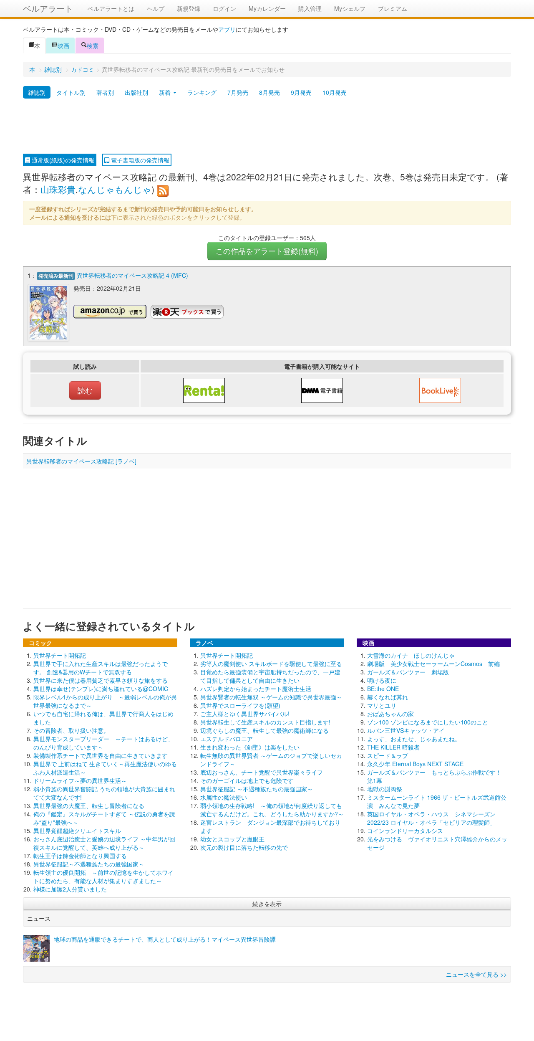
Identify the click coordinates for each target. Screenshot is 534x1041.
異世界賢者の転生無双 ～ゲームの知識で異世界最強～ (271, 697)
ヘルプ (155, 8)
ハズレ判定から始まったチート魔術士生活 (255, 688)
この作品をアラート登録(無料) (267, 251)
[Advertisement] (267, 126)
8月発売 (269, 92)
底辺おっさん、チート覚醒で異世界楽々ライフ (261, 772)
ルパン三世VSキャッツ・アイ (406, 730)
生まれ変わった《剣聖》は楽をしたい (250, 747)
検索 (92, 45)
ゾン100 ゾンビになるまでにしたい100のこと (427, 722)
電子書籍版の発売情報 (139, 160)
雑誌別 (53, 69)
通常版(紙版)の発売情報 (62, 160)
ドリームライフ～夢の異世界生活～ (80, 780)
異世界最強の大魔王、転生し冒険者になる (88, 805)
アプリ (227, 29)
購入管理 (310, 8)
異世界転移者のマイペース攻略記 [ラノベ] (81, 461)
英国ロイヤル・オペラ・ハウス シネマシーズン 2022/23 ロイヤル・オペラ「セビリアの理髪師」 (431, 818)
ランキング (202, 92)
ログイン (224, 8)
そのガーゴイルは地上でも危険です (247, 780)
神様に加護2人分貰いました (70, 889)
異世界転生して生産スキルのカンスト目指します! (265, 722)
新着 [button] (165, 92)
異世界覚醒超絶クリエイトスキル (77, 830)
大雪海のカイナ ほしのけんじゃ (411, 655)
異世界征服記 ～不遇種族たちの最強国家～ (256, 789)
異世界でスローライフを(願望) (240, 705)
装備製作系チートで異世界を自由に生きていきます (100, 755)
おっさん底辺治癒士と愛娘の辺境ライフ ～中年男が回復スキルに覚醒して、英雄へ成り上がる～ (104, 843)
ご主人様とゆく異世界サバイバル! (245, 713)
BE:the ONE (383, 688)
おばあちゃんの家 (390, 713)
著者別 (105, 92)
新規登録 (188, 8)
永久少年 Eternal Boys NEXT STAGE (415, 764)
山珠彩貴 (58, 189)
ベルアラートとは (111, 8)
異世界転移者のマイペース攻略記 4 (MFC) (132, 275)
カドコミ (82, 69)
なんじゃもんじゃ (114, 189)
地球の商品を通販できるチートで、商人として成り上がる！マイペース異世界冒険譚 (165, 939)
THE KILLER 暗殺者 (393, 747)
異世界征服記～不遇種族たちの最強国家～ (88, 864)
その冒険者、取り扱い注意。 (71, 730)
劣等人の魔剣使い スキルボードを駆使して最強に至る (271, 663)
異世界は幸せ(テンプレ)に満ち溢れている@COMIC (100, 688)
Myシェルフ (349, 8)
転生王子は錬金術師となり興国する (80, 855)
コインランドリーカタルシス (405, 830)
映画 (63, 45)
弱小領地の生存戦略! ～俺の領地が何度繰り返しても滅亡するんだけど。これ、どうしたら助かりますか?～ (272, 809)
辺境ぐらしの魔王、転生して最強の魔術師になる (264, 730)
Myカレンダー (267, 8)
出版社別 (136, 92)
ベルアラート (48, 8)
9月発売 (301, 92)
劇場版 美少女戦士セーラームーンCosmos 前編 (433, 663)
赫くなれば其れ (387, 697)
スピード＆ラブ (387, 755)
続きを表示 (267, 903)
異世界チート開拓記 (59, 655)
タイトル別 (71, 92)
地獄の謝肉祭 (384, 789)
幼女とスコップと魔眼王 (232, 839)
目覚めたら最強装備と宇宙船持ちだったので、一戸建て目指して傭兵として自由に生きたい (270, 676)
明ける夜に (381, 680)
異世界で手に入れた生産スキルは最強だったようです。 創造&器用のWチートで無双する (100, 667)
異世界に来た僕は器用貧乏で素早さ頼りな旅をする (100, 680)
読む (85, 390)
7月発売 (237, 92)
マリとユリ (381, 705)
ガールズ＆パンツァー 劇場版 (408, 672)
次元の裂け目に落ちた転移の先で (244, 847)
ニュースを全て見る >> (476, 974)
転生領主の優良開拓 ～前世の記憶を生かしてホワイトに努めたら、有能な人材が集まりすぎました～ (103, 876)
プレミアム (392, 8)
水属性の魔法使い (223, 797)
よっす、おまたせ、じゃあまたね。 (414, 739)
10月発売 (334, 92)
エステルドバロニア (226, 739)
